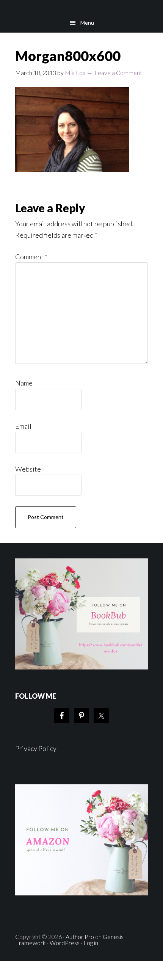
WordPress (65, 942)
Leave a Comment (118, 72)
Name (24, 383)
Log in (90, 942)
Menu (87, 22)
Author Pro (80, 936)
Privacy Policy (35, 748)
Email (23, 426)
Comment (31, 256)
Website (28, 469)
